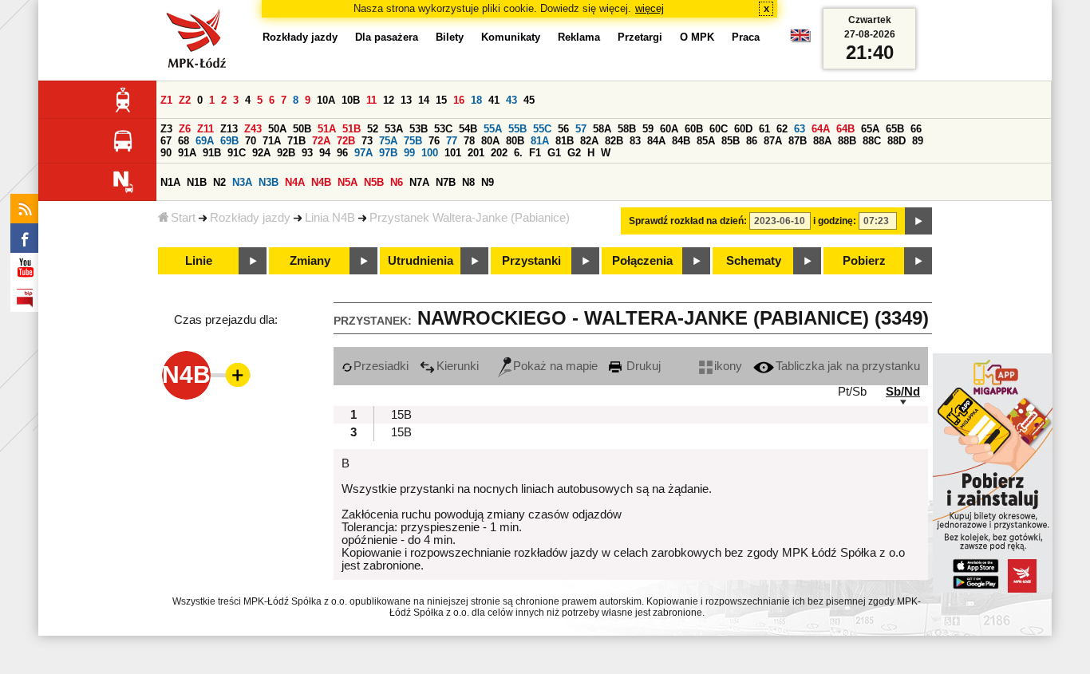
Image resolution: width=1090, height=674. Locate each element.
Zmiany (310, 260)
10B (351, 100)
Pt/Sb (852, 391)
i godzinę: (834, 221)
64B (845, 129)
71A (272, 141)
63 (799, 129)
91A (187, 153)
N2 (219, 182)
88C (872, 141)
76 (434, 141)
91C (236, 153)
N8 (468, 182)
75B (413, 141)
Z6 (185, 129)
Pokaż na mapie (555, 366)
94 (324, 153)
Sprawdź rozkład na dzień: (688, 221)
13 (406, 100)
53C (443, 129)
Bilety (450, 37)
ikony (728, 366)
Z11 (205, 129)
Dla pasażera (386, 37)
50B (302, 129)
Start (183, 217)
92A (261, 153)
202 (499, 153)
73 (367, 141)
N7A (419, 182)
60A (669, 129)
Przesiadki (381, 366)
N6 (396, 182)
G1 (554, 153)
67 (166, 141)
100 (429, 153)
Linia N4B (330, 217)
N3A (242, 182)
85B (730, 141)
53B (418, 129)
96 (342, 153)
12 (388, 100)
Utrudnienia (420, 260)
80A (490, 141)
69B (229, 141)
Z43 (253, 129)
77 (451, 141)
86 (751, 141)
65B (895, 129)
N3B (268, 182)
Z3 (166, 129)
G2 (574, 153)
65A (870, 129)
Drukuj (642, 366)
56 (563, 129)
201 (476, 153)
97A (363, 153)
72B (346, 141)
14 (423, 100)
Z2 (185, 100)
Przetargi (640, 37)
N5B (374, 182)
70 (250, 141)
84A (656, 141)
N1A (170, 182)
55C (542, 129)
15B (401, 414)
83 (635, 141)
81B (564, 141)
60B (694, 129)
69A (204, 141)
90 (166, 153)
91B (212, 153)
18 (476, 100)
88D (896, 141)
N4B (321, 182)
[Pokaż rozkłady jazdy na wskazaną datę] (918, 221)
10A (326, 100)
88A (822, 141)
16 (458, 100)
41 (494, 100)
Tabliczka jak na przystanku (848, 366)
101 (452, 153)
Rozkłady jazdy (250, 217)
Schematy (753, 260)
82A (589, 141)
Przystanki (531, 260)
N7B (446, 182)
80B (515, 141)
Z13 (229, 129)
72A (321, 141)
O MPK (697, 37)
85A (706, 141)
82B (614, 141)
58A (602, 129)
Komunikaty (510, 37)
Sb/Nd (903, 391)
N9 (487, 182)
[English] (800, 39)
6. (518, 153)
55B (517, 129)
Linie (198, 260)
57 (580, 129)
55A (493, 129)
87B (797, 141)
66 (916, 129)
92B (286, 153)
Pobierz (864, 260)
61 (764, 129)
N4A (295, 182)
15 (441, 100)
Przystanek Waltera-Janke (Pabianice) (469, 217)
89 (917, 141)
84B (681, 141)
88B (847, 141)
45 (529, 100)
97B (388, 153)
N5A (347, 182)
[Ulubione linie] (233, 375)
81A (540, 141)
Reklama (579, 37)
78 (469, 141)
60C (718, 129)
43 (511, 100)
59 (648, 129)
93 (307, 153)
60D (743, 129)
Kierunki (457, 366)
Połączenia (642, 260)
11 (371, 100)
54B (468, 129)
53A (394, 129)
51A (327, 129)
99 (409, 153)
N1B (197, 182)
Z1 (166, 100)
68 (183, 141)
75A (388, 141)
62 (782, 129)
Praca (746, 37)
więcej (649, 8)
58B (627, 129)
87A (773, 141)
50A (277, 129)
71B (296, 141)
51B (351, 129)
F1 (535, 153)
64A (821, 129)
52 (372, 129)
